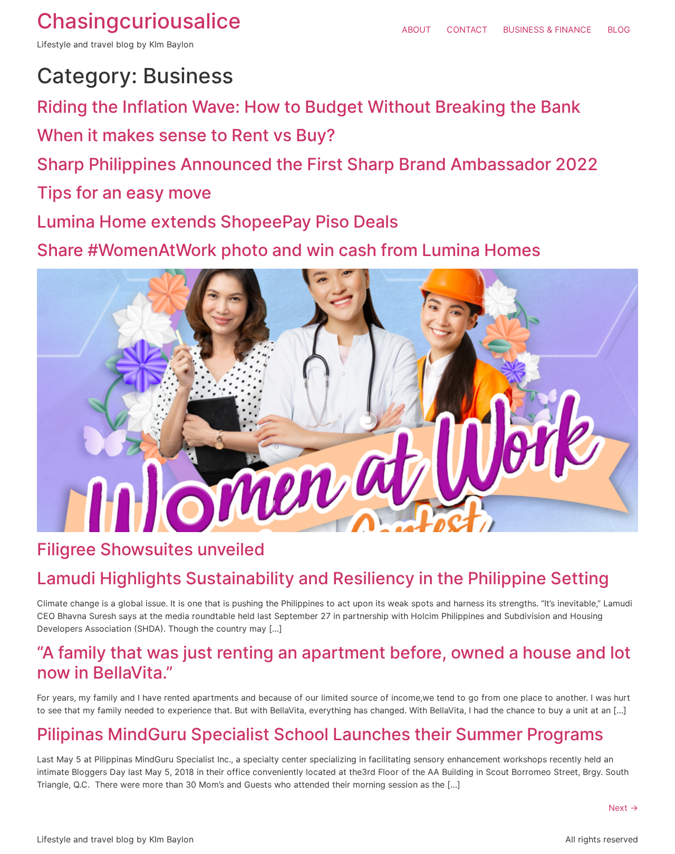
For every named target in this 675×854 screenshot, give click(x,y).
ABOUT (416, 29)
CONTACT (467, 29)
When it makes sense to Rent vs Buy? (186, 135)
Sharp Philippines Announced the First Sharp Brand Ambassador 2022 (317, 164)
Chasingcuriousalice (139, 21)
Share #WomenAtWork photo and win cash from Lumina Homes (289, 250)
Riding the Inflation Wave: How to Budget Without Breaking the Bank (309, 106)
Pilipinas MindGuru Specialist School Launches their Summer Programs (320, 734)
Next (623, 807)
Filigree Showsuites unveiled (151, 549)
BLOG (619, 29)
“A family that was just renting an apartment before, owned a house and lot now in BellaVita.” (334, 662)
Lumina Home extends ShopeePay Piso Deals (217, 221)
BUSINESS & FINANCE (547, 29)
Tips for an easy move (124, 192)
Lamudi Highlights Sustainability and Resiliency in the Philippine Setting (323, 578)
